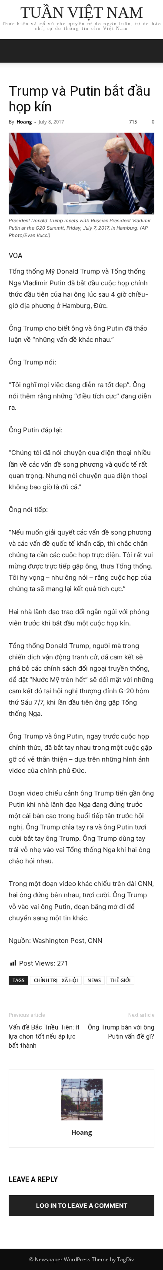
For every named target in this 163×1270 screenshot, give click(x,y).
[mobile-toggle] (15, 51)
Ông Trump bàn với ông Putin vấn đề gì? (121, 1031)
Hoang (24, 121)
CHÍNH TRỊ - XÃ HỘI (56, 980)
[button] (151, 51)
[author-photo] (82, 1120)
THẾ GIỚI (120, 980)
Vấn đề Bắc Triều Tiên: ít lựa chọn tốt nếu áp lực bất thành (44, 1036)
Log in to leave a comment (81, 1205)
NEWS (94, 980)
